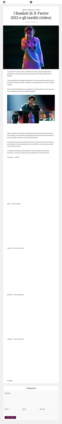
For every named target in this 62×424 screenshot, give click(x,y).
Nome (7, 409)
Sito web (42, 409)
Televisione (31, 10)
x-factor (37, 10)
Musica (25, 10)
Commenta (34, 22)
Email (24, 409)
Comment (7, 393)
